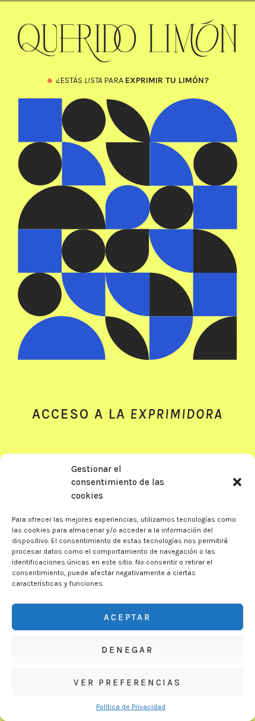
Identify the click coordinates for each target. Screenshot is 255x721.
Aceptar (127, 617)
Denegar (127, 650)
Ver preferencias (127, 682)
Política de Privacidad (130, 707)
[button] (237, 482)
